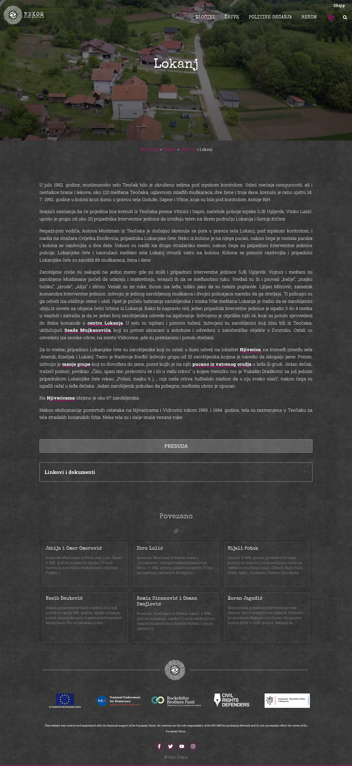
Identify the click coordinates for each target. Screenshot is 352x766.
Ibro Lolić (150, 548)
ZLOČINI (205, 17)
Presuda (176, 446)
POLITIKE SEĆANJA (270, 17)
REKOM (309, 17)
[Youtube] (181, 746)
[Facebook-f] (159, 746)
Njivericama (61, 398)
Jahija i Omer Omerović (74, 548)
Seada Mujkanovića (87, 330)
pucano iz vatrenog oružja (221, 364)
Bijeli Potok (243, 548)
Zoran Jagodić (245, 598)
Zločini (169, 149)
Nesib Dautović (64, 598)
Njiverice (250, 349)
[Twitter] (170, 746)
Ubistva (188, 149)
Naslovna (149, 149)
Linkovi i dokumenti (70, 472)
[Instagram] (193, 746)
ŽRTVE (231, 17)
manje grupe (76, 364)
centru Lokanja (105, 323)
